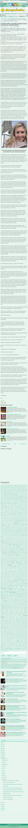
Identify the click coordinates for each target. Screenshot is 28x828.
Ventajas (2, 646)
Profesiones (12, 611)
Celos (17, 513)
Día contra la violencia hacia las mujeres (14, 530)
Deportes (2, 528)
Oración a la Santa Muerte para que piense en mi (15, 732)
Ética (26, 550)
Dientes (7, 536)
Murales (21, 592)
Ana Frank (19, 493)
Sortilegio (16, 634)
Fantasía (17, 552)
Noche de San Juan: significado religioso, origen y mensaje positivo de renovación (16, 706)
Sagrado (6, 623)
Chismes (6, 515)
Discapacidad (8, 537)
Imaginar (14, 565)
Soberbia (5, 632)
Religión (2, 617)
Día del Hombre (17, 531)
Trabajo (17, 641)
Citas (2, 516)
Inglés (23, 566)
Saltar (21, 623)
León (1, 576)
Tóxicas (14, 641)
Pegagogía (23, 603)
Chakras (9, 514)
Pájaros (21, 599)
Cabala (23, 506)
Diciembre (4, 536)
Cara (19, 510)
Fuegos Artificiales (8, 556)
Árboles (2, 498)
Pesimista (14, 605)
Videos (8, 647)
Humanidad (5, 564)
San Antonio (11, 624)
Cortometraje (3, 522)
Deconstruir (2, 527)
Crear (24, 522)
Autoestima (3, 501)
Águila (26, 489)
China (4, 515)
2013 (2, 810)
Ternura (5, 640)
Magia (22, 580)
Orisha (18, 598)
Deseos (16, 529)
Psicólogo (2, 613)
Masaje (17, 583)
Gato (22, 557)
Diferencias (16, 536)
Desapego (2, 529)
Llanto (22, 577)
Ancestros (25, 493)
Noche (7, 596)
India (2, 566)
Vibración (25, 646)
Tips (26, 640)
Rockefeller (25, 621)
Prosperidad (3, 612)
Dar (16, 526)
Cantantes (23, 509)
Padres (16, 599)
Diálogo (14, 535)
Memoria (12, 586)
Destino (22, 529)
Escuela (25, 546)
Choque (9, 515)
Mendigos (16, 586)
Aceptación (23, 487)
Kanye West (17, 573)
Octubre (6, 597)
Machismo (16, 579)
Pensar (7, 604)
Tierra (24, 640)
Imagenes (10, 565)
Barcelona (16, 502)
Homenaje (2, 563)
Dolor (19, 538)
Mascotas (25, 583)
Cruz (26, 523)
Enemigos (6, 544)
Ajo (7, 490)
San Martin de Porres (22, 625)
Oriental (15, 598)
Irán (18, 568)
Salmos (14, 623)
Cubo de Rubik (10, 524)
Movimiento (19, 591)
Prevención (11, 610)
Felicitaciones (9, 553)
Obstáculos (2, 597)
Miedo (10, 589)
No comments (16, 26)
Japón (13, 569)
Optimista (25, 597)
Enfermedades (15, 544)
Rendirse (9, 617)
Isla (22, 568)
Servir (9, 630)
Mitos (14, 590)
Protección (10, 612)
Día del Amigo (11, 531)
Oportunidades (20, 597)
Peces (17, 603)
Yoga (2, 650)
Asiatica (13, 500)
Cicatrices (12, 515)
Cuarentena (3, 524)
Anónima (25, 494)
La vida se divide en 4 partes (12, 407)
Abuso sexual (11, 487)
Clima (11, 516)
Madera (23, 579)
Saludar (2, 624)
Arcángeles (12, 498)
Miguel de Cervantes (17, 589)
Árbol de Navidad (24, 497)
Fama (8, 552)
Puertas (12, 613)
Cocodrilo (25, 516)
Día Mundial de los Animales (8, 535)
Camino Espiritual (20, 508)
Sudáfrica (19, 635)
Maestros (16, 580)
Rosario (13, 622)
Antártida (9, 495)
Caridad (2, 511)
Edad (9, 540)
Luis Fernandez (3, 579)
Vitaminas (23, 648)
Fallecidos (5, 552)
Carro (26, 511)
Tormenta (5, 641)
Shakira (26, 630)
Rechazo (20, 614)
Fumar (15, 556)
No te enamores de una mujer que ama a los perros (13, 784)
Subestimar (16, 635)
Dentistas (18, 527)
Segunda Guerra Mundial (16, 628)
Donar (11, 539)
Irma (20, 568)
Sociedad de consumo (23, 632)
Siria (24, 631)
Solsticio (17, 633)
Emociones (22, 542)
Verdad (8, 646)
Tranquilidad (3, 642)
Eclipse (26, 539)
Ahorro (2, 490)
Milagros (23, 589)
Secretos (10, 628)
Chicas (26, 514)
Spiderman (25, 634)
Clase (4, 516)
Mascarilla (21, 583)
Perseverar (25, 604)
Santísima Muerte (16, 627)
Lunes (9, 579)
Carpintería (23, 511)
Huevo (2, 564)
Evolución (9, 551)
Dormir (13, 539)
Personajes (3, 605)
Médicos (13, 585)
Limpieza (8, 577)
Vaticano (8, 645)
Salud (24, 623)
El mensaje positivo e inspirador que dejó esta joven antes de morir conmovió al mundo (14, 24)
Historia (8, 562)
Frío (1, 556)
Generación (5, 558)
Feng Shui (2, 554)
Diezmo (12, 536)
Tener (13, 639)
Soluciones (25, 633)
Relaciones (22, 616)
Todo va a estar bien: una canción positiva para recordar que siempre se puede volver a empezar (15, 726)
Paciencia (12, 599)
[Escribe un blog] (2, 402)
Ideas (20, 564)
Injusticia (25, 566)
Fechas (2, 553)
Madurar (12, 580)
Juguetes (2, 573)
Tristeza (11, 642)
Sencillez (8, 629)
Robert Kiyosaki (13, 621)
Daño (15, 526)
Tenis (15, 639)
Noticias (12, 596)
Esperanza (18, 547)
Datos (19, 526)
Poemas (5, 607)
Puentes (9, 613)
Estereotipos (13, 550)
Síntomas (19, 631)
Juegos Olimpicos (24, 572)
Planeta (12, 606)
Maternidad (20, 584)
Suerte (26, 635)
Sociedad (17, 632)
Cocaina (18, 516)
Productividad (3, 611)
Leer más (11, 412)
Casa (4, 512)
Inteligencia (10, 567)
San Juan (9, 625)
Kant (14, 573)
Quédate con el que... (7, 793)
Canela (19, 509)
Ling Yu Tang (12, 577)
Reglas (14, 616)
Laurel (26, 574)
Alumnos (5, 492)
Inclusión (22, 565)
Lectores (6, 575)
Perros (21, 604)
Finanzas (21, 554)
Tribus (6, 642)
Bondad (2, 505)
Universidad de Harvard (10, 643)
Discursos (22, 537)
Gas (15, 557)
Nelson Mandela (10, 595)
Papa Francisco (17, 600)
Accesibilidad (16, 487)
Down (16, 539)
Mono (1, 591)
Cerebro (2, 514)
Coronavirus (17, 521)
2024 (2, 746)
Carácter (22, 510)
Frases (17, 555)
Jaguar (2, 569)
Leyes (20, 576)
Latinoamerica (23, 574)
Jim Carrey (25, 569)
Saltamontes (18, 623)
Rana (26, 613)
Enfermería (25, 544)
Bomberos (25, 504)
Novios (15, 596)
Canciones (13, 509)
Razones (9, 614)
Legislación (16, 575)
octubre (3, 762)
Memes (9, 586)
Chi (24, 514)
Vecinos (11, 645)
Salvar (4, 624)
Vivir (6, 19)
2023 (20, 485)
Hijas (26, 560)
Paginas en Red (16, 826)
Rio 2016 (25, 620)
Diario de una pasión (19, 535)
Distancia (5, 538)
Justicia (5, 573)
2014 (8, 485)
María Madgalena (21, 582)
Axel (21, 501)
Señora (19, 629)
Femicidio (17, 553)
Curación (2, 526)
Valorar (26, 644)
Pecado (15, 603)
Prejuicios (6, 609)
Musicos (2, 594)
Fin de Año (16, 554)
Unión (5, 643)
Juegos (20, 572)
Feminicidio (21, 553)
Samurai (7, 624)
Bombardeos (22, 504)
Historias (13, 562)
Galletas (9, 557)
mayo (3, 771)
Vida (2, 19)
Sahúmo (9, 623)
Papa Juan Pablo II (23, 600)
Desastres (9, 529)
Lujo (7, 579)
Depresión (10, 528)
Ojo (12, 597)
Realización (17, 614)
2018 (14, 485)
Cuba (6, 524)
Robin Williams (19, 621)
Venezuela (19, 645)
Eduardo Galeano (24, 540)
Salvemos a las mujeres (7, 797)
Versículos (11, 646)
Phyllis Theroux (20, 605)
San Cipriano (23, 624)
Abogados (8, 486)
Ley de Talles (13, 576)
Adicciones (23, 488)
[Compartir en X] (4, 402)
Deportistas (6, 528)
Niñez (2, 596)
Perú (10, 605)
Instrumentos (6, 567)
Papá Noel (2, 601)
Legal (13, 575)
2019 (2, 755)
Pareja (26, 601)
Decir (26, 526)
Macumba (19, 579)
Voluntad (7, 649)
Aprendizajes (13, 497)
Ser (24, 629)
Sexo (14, 630)
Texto (8, 640)
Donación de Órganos (5, 539)
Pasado (5, 602)
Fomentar (4, 555)
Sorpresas (13, 634)
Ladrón (17, 574)
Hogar (17, 562)
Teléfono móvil (3, 639)
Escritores (18, 546)
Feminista (25, 553)
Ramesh (24, 613)
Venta (26, 645)
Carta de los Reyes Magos (8, 799)
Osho (4, 599)
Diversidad (9, 538)
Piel (26, 605)
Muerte (23, 18)
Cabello (2, 507)
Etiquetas (9, 655)
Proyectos (21, 612)
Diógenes (25, 536)
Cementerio (22, 513)
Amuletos (15, 493)
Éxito (12, 551)
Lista (16, 577)
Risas (5, 621)
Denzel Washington (24, 527)
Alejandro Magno (8, 491)
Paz (8, 603)
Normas (9, 596)
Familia (10, 552)
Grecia (8, 559)
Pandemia (5, 600)
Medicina (10, 585)
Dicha (2, 536)
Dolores (22, 538)
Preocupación (25, 609)
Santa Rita (8, 627)
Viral (4, 19)
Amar (20, 492)
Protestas (14, 612)
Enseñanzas (9, 545)
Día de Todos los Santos (5, 531)
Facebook (22, 551)
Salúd (26, 623)
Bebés (26, 502)
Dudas (21, 539)
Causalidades (25, 512)
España (8, 547)
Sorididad (10, 634)
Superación (13, 636)
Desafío (17, 528)
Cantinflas (2, 510)
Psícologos (6, 613)
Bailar (5, 502)
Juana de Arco (9, 572)
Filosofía (12, 554)
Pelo (5, 604)
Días (23, 535)
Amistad (8, 493)
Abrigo (23, 486)
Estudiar (20, 550)
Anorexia (2, 495)
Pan (26, 599)
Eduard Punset (18, 540)
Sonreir (2, 634)
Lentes (26, 575)
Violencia (2, 648)
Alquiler (2, 492)
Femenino (13, 553)
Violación (25, 647)
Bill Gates (25, 503)
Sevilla (11, 630)
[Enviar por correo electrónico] (1, 402)
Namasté (10, 594)
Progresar (21, 611)
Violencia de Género (9, 648)
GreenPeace (11, 559)
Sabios (26, 622)
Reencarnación (20, 615)
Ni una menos (18, 595)
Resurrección (7, 620)
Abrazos (15, 486)
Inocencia (2, 567)
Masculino (8, 584)
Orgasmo (12, 598)
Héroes (24, 560)
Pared (24, 601)
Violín (14, 648)
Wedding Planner (12, 649)
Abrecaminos (19, 486)
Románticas (7, 622)
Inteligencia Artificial (16, 567)
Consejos (22, 520)
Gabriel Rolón (3, 557)
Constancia (25, 520)
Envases (26, 545)
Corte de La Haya (22, 521)
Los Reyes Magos (18, 578)
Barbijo (13, 502)
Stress (13, 635)
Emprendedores (15, 543)
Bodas (18, 504)
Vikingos (14, 647)
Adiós (26, 488)
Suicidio (6, 636)
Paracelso (10, 601)
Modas (16, 590)
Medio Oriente (25, 585)
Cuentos (22, 524)
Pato (16, 602)
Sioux (22, 631)
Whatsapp (16, 649)
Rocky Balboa (3, 622)
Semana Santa (3, 629)
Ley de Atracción (8, 576)
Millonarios (3, 590)
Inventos (9, 568)
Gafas (7, 557)
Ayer (23, 501)
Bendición (5, 503)
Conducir (5, 520)
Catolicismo (20, 512)
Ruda (18, 622)
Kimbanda (24, 573)
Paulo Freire (6, 603)
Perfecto (14, 604)
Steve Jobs (9, 635)
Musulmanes (6, 594)
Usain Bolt (6, 644)
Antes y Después (18, 495)
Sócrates (2, 633)
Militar (26, 589)
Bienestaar (22, 503)
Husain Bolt (16, 564)
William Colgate (24, 649)
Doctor (16, 538)
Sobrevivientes (13, 632)
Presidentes (7, 610)
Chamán (12, 514)
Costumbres (15, 522)
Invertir (12, 568)
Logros (5, 578)
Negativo (25, 594)
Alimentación (16, 491)
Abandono (5, 486)
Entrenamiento (18, 545)
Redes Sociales (14, 615)
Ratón (4, 614)
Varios (5, 645)
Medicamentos (5, 585)
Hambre (13, 560)
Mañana (16, 582)
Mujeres (14, 592)
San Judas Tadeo (14, 625)
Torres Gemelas (10, 641)
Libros (2, 577)
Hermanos (21, 560)
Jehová (18, 569)
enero (3, 779)
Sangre (7, 626)
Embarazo (17, 542)
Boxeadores (6, 505)
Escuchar (22, 546)
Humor (12, 564)
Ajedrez (5, 490)
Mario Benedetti (4, 583)
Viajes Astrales (21, 646)
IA (18, 564)
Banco (10, 502)
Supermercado (18, 636)
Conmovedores (17, 520)
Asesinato (9, 500)
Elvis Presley (14, 542)
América (2, 493)
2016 (10, 485)
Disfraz (26, 537)
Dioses (4, 537)
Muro (23, 592)
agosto (3, 766)
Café (8, 507)
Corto (26, 521)
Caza (4, 513)
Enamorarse (25, 543)
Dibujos (26, 535)
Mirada (6, 590)
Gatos (24, 557)
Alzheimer (9, 492)
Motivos (16, 591)
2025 (2, 744)
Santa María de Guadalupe (22, 626)
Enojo (5, 545)
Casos (11, 512)
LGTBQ (23, 576)
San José (5, 625)
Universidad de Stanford (18, 643)
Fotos (11, 555)
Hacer (7, 560)
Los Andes (13, 578)
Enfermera (21, 544)
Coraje (10, 521)
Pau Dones (23, 602)
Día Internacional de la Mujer (20, 532)
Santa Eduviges (14, 626)
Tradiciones (21, 641)
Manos (26, 581)
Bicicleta (18, 503)
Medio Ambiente (19, 585)
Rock (23, 621)
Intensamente (22, 567)
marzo (3, 775)
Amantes (17, 492)
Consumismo (3, 521)
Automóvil (7, 501)
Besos (13, 503)
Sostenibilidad (21, 634)
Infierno (10, 566)
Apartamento (25, 496)
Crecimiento (3, 523)
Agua (23, 489)
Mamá (13, 581)
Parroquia (2, 602)
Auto (26, 500)
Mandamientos (17, 581)
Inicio (2, 18)
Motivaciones (11, 591)
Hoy (24, 563)
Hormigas (12, 563)
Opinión (16, 597)
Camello (11, 508)
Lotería (24, 578)
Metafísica (20, 588)
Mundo (18, 592)
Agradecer (20, 489)
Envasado (22, 545)
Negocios (2, 595)
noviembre (4, 760)
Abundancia (6, 487)
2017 (13, 485)
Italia (26, 568)
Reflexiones (3, 616)
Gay (26, 557)
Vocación (2, 649)
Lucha (26, 578)
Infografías (14, 566)
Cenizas (26, 513)
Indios (4, 566)
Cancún (16, 509)
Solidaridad (14, 633)
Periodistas (18, 604)
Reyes (14, 620)
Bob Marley (14, 504)
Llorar (24, 577)
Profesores (17, 611)
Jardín (15, 569)
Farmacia (24, 552)
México (2, 589)
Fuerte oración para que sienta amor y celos (14, 679)
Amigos (5, 493)
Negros (5, 595)
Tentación (18, 639)
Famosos (14, 552)
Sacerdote (2, 623)
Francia (14, 555)
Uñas (26, 643)
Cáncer (5, 18)
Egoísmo (15, 541)
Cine (24, 515)
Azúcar (2, 502)
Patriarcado (19, 602)
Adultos (10, 489)
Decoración (7, 527)
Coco (23, 516)
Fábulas (19, 551)
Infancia (7, 566)
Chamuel (15, 514)
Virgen (18, 648)
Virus (21, 648)
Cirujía (26, 515)
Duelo (24, 539)
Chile (2, 515)
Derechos (14, 528)
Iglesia (22, 564)
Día (25, 529)
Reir (19, 616)
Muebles (26, 591)
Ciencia (20, 515)
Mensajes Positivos (18, 18)
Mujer (10, 592)
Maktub (2, 581)
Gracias (23, 558)
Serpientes (5, 630)
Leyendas (17, 576)
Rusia (20, 622)
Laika (19, 574)
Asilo (15, 500)
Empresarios (21, 543)
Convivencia (7, 521)
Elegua (10, 542)
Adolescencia (3, 489)
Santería (11, 627)
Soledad (9, 633)
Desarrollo (5, 529)
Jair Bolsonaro (5, 569)
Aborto (12, 486)
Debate (21, 526)
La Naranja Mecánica (12, 574)
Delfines (15, 527)
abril (2, 773)
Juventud (9, 573)
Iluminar (5, 565)
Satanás (5, 628)
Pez (17, 605)
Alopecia (23, 491)
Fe (26, 552)
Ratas (2, 614)
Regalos (10, 616)
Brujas (20, 505)
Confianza (9, 520)
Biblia (15, 503)
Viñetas (22, 647)
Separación (22, 629)
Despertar (19, 529)
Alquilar (26, 491)
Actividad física (7, 488)
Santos (2, 628)
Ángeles (6, 494)
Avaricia (11, 501)
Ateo (20, 500)
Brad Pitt (9, 505)
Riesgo (22, 620)
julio (2, 768)
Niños (4, 596)
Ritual (7, 621)
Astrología (18, 500)
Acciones (20, 487)
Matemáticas (12, 584)
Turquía (20, 642)
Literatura (18, 577)
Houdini (22, 563)
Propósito (25, 611)
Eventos (6, 551)
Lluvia (26, 577)
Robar (10, 621)
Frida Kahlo (25, 555)
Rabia (18, 613)
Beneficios (9, 503)
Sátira (8, 628)
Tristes (9, 642)
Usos (9, 644)
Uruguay (2, 644)
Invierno (15, 568)
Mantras (7, 582)
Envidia (2, 546)
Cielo (17, 515)
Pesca (12, 605)
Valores (2, 645)
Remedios (6, 617)
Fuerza (12, 556)
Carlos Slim (20, 511)
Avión (19, 501)
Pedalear (19, 603)
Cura (26, 525)
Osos (6, 599)
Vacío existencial (19, 644)
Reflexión (25, 615)
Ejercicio (18, 541)
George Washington (16, 558)
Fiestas (9, 554)
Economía (5, 540)
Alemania (12, 491)
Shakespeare (22, 630)
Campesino (2, 509)
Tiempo (18, 640)
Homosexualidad (7, 563)
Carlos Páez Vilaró (15, 511)
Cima (22, 515)
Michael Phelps (5, 589)
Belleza (2, 503)
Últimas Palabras (24, 642)
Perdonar (11, 604)
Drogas (18, 539)
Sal (11, 623)
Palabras (24, 599)
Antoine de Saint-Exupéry (8, 496)
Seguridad (22, 628)
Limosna (4, 577)
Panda (2, 600)
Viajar (17, 646)
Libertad (25, 576)
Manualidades (11, 582)
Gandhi (12, 557)
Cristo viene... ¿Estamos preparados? (13, 719)
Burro (14, 506)
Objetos (24, 596)
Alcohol (19, 490)
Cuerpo (5, 525)
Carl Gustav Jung (8, 511)
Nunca (18, 596)
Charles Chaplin (20, 514)
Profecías (7, 611)
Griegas (15, 559)
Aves (17, 501)
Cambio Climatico (7, 508)
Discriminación (18, 537)
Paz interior (11, 603)
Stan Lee (5, 635)
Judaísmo (14, 572)
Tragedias (25, 641)
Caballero (25, 506)
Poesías (9, 607)
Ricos (20, 620)
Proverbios (17, 612)
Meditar (2, 586)
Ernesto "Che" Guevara (8, 546)
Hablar (5, 560)
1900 (6, 485)
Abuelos (2, 487)
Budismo (25, 505)
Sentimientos (12, 629)
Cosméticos (7, 522)
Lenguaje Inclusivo (21, 575)
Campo (6, 509)
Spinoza (2, 635)
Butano (20, 506)
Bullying (11, 506)
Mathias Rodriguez (5, 26)
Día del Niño (22, 531)
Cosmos (11, 522)
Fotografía (8, 555)
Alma (21, 491)
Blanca (6, 504)
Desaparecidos (25, 528)
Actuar (15, 488)
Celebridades (12, 513)
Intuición (2, 568)
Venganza (23, 645)
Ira (17, 568)
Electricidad (6, 542)
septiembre (4, 764)
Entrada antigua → (23, 443)
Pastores (14, 602)
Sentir (15, 629)
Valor (23, 644)
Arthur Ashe (3, 500)
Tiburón (15, 640)
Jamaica (10, 569)
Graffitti (2, 559)
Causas (2, 513)
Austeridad (23, 500)
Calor (23, 507)
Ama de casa (13, 492)
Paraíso (16, 601)
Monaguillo (19, 590)
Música (26, 592)
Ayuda (26, 501)
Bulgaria (8, 506)
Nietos (26, 595)
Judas (18, 572)
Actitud (2, 488)
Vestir (15, 646)
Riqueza (2, 621)
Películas (2, 604)
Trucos (14, 642)
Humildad (9, 564)
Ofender (10, 597)
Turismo (17, 642)
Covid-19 (20, 522)
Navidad (22, 594)
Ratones (6, 614)
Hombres (25, 562)
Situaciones (2, 632)
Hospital (19, 563)
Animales (15, 494)
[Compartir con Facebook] (5, 402)
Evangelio (2, 551)
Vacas (15, 644)
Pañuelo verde (9, 600)
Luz (13, 579)
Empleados (2, 543)
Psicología (25, 612)
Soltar (20, 633)
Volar (5, 649)
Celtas (19, 513)
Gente (11, 558)
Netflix (14, 595)
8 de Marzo (23, 485)
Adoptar (7, 489)
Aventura (14, 501)
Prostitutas (7, 612)
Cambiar (2, 508)
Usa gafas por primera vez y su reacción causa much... (13, 791)
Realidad (13, 614)
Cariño (4, 511)
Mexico (26, 588)
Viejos (11, 647)
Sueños (23, 635)
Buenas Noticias (3, 506)
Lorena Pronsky (8, 578)
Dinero (22, 536)
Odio (8, 597)
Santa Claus (10, 626)
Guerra (18, 559)
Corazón (13, 521)
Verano (5, 646)
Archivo (15, 655)
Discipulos (13, 537)
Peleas (26, 603)
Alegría (22, 490)
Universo (23, 643)
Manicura (22, 581)
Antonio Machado (15, 496)
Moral (3, 591)
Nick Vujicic (23, 595)
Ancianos (2, 494)
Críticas (23, 523)
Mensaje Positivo (23, 586)
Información (19, 566)
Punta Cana (15, 613)
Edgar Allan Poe (13, 540)
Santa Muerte (3, 627)
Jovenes (5, 572)
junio (3, 770)
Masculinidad (3, 584)
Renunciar (13, 617)
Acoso (26, 487)
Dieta (10, 536)
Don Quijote (25, 538)
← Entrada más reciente (5, 443)
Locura (2, 578)
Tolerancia (2, 641)
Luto (11, 579)
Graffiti (26, 558)
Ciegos (15, 515)
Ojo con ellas (5, 786)
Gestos (20, 558)
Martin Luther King (11, 583)
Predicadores (3, 609)
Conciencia (2, 520)
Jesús (21, 569)
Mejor (6, 586)
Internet (26, 567)
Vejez (14, 645)
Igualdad (2, 565)
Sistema (26, 631)
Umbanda (2, 643)
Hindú (5, 562)
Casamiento (8, 512)
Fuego (3, 556)
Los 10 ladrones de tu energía (12, 699)
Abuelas (25, 486)
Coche (21, 516)
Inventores (6, 568)
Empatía (25, 542)
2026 (2, 742)
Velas (16, 645)
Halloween (10, 560)
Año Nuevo (20, 496)
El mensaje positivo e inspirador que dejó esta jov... (13, 795)
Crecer (26, 522)
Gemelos (2, 558)
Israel (24, 568)
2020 (17, 485)
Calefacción (11, 507)
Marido (26, 582)
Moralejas (7, 591)
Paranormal (20, 601)
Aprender (8, 497)
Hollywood (21, 562)
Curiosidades (6, 526)
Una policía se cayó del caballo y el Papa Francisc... (13, 789)
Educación (3, 541)
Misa (8, 590)
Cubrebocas (15, 524)
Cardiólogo (25, 510)
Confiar (12, 520)
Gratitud (5, 559)
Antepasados (13, 495)
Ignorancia (25, 564)
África (17, 489)
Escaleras (14, 546)
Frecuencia (21, 555)
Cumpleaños (23, 525)
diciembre (4, 758)
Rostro (16, 622)
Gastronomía (18, 557)
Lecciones (2, 575)
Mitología (11, 590)
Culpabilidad (13, 525)
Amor (12, 493)
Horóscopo (15, 563)
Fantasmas (21, 552)
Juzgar (12, 573)
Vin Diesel (18, 647)
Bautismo (23, 502)
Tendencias (10, 639)
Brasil (12, 505)
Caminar (14, 508)
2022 (18, 485)
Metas (23, 588)
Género (9, 558)
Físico (2, 555)
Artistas (6, 500)
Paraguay (13, 601)
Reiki (17, 616)
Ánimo (19, 494)
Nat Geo (13, 594)
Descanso (12, 529)
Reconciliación (3, 615)
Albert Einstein (11, 490)
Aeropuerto (13, 489)
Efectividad (10, 541)
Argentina (16, 498)
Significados (6, 631)
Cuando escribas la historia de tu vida (14, 414)
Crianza (9, 523)
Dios (2, 537)
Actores (12, 488)
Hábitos (2, 560)
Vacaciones (12, 644)
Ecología (2, 540)
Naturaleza (18, 594)
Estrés (17, 550)
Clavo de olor (7, 516)
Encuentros (2, 544)
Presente (2, 610)
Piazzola (24, 605)
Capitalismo (15, 510)
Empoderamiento (9, 543)
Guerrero (20, 559)
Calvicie (26, 507)
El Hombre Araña (23, 541)
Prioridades (21, 610)
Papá (13, 600)
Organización (8, 598)
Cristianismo (16, 523)
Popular (3, 655)
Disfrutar (2, 538)
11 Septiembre (3, 485)
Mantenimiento (3, 582)
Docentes (13, 538)
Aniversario (22, 494)
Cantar (26, 509)
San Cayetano (19, 624)
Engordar (2, 545)
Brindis (17, 505)
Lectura (9, 575)
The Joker (11, 640)
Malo (6, 581)
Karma (21, 573)
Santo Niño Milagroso (23, 627)
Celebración (8, 513)
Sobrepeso (9, 632)
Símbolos (10, 631)
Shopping (2, 631)
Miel (12, 589)
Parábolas (6, 601)
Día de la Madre (17, 530)
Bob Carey (9, 504)
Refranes (7, 616)
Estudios (23, 550)
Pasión (11, 602)
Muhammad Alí (6, 592)
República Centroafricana (20, 617)
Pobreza (2, 607)
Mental (15, 588)
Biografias (2, 504)
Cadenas (5, 507)
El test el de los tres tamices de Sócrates (11, 780)
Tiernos (21, 640)
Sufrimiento (3, 636)
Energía (10, 544)
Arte (26, 498)
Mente (17, 588)
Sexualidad (17, 630)
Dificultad (19, 536)
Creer (6, 523)
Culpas (16, 525)
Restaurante (2, 620)
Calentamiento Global (18, 507)
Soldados (6, 633)
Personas (7, 605)
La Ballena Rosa (5, 574)
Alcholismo (16, 490)
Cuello (19, 524)
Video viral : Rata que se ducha (9, 782)
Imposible (18, 565)
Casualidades (15, 512)
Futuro (17, 556)
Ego (12, 541)
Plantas (18, 606)
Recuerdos (8, 615)
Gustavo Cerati (24, 559)
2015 (2, 806)
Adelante (18, 488)
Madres (9, 580)
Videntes (4, 647)
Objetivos (20, 596)
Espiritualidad (21, 548)
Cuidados (8, 525)
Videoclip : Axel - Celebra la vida (12, 428)
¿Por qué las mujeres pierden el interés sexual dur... (13, 787)
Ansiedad (5, 495)
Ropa (11, 622)
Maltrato (9, 581)
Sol (4, 633)
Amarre (23, 492)
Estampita (9, 550)
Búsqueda (16, 506)
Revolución (11, 620)
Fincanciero (25, 554)
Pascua (8, 602)
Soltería (22, 633)
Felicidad (12, 18)
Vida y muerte (9, 421)
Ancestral (22, 493)
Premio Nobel (11, 609)
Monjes (26, 590)
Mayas (2, 585)
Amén (26, 492)
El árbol (8, 435)
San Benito (14, 624)
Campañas (25, 508)
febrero (3, 777)
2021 (2, 752)
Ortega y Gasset (22, 598)
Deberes (24, 526)
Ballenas (7, 502)
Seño (17, 629)
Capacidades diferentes (9, 510)
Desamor (20, 528)
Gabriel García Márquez (23, 556)
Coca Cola (14, 516)
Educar (6, 541)
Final (19, 554)
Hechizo (16, 560)
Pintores (2, 606)
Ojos (14, 597)
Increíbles (25, 565)
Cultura (19, 525)
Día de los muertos (23, 530)
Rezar (17, 620)
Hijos (2, 562)
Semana (26, 628)
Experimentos (15, 551)
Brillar (15, 505)
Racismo (21, 613)
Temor (7, 639)
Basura (20, 502)
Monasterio (23, 590)
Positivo (25, 607)
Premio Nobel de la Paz (18, 609)
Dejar (13, 527)
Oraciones (3, 598)
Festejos (6, 554)
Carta (8, 18)
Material (16, 584)
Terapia (2, 640)
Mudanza (22, 591)
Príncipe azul (16, 610)
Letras (3, 576)
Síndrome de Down (15, 631)
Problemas (25, 610)
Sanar (5, 626)
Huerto (26, 563)
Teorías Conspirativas (23, 639)
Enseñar (13, 545)
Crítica (21, 523)
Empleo (5, 543)
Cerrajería (5, 514)
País (18, 599)
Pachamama (9, 599)
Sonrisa (5, 634)
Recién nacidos (24, 614)
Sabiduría (23, 622)
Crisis (12, 523)
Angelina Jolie (10, 494)
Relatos (26, 616)
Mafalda (19, 580)
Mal (4, 581)
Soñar (7, 634)
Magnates (25, 580)
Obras (26, 596)
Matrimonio (25, 584)
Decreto (10, 527)
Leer (11, 575)
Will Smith (20, 649)
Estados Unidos (4, 550)
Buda (23, 505)
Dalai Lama (12, 526)
